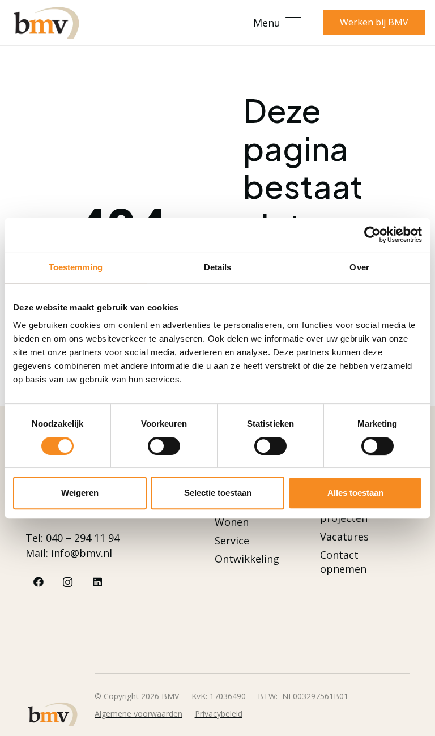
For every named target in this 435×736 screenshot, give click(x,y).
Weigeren (80, 492)
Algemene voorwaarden (138, 713)
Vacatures (344, 536)
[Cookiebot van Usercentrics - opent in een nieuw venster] (372, 234)
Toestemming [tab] (76, 267)
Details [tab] (218, 267)
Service (232, 540)
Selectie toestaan (217, 492)
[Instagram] (67, 582)
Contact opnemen (343, 562)
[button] (277, 22)
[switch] (164, 446)
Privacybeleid (218, 713)
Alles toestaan (355, 492)
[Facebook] (38, 582)
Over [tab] (359, 267)
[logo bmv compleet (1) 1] (46, 23)
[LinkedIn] (97, 582)
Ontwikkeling (247, 558)
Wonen (232, 522)
